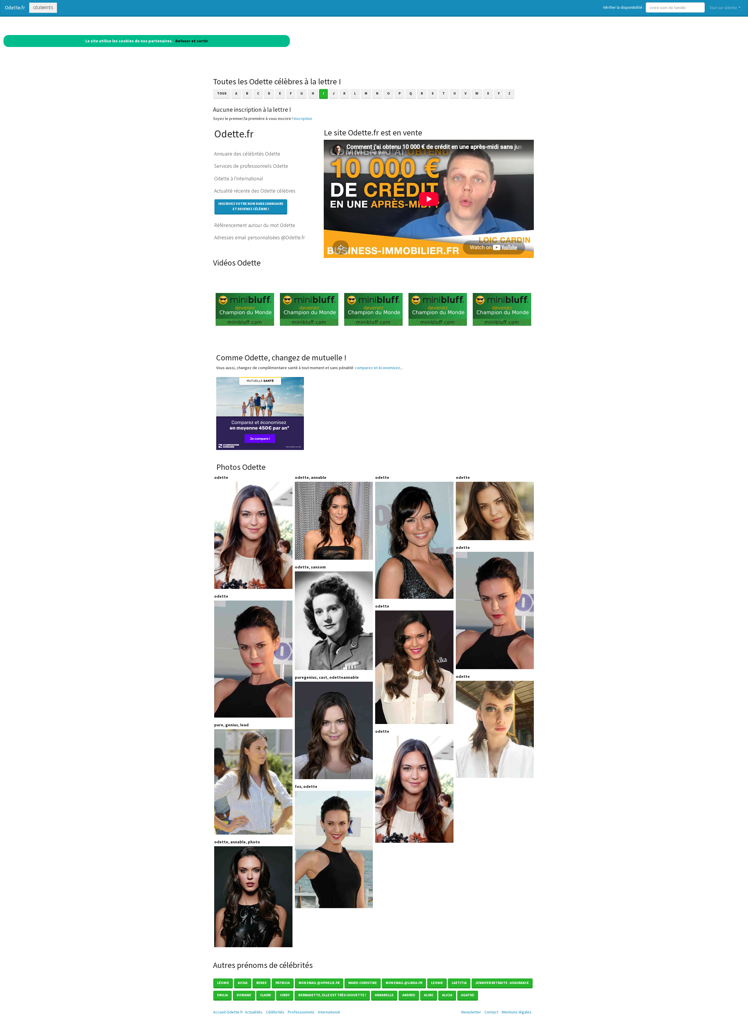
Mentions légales (516, 1012)
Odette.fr (15, 7)
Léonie (223, 982)
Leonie (437, 982)
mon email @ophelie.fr (319, 982)
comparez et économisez (377, 367)
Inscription (303, 118)
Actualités (253, 1012)
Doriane (244, 995)
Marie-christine (362, 982)
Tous (221, 93)
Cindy (285, 995)
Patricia (283, 982)
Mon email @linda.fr (404, 982)
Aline (428, 995)
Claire (265, 995)
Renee (261, 982)
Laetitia (459, 982)
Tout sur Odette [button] (723, 7)
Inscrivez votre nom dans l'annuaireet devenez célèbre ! (250, 206)
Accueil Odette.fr (228, 1012)
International (329, 1012)
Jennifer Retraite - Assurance (502, 982)
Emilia (222, 995)
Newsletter (471, 1012)
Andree (408, 995)
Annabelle (384, 995)
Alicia (447, 995)
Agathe (467, 995)
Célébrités (43, 7)
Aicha (242, 982)
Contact (491, 1012)
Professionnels (301, 1012)
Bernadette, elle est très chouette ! (332, 995)
